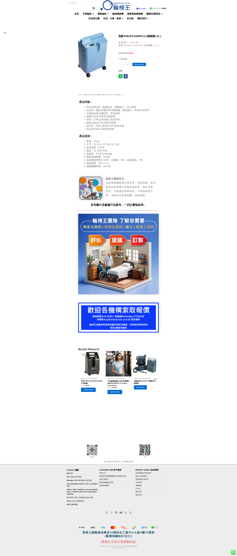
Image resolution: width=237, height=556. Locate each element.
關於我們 (141, 18)
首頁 (76, 13)
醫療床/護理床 (153, 13)
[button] (120, 76)
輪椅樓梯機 (117, 13)
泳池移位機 (94, 18)
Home (80, 95)
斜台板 (130, 18)
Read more (140, 387)
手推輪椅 (87, 13)
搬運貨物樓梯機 (135, 13)
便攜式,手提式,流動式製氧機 (92, 95)
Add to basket (139, 64)
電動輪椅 (101, 13)
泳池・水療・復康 (112, 18)
